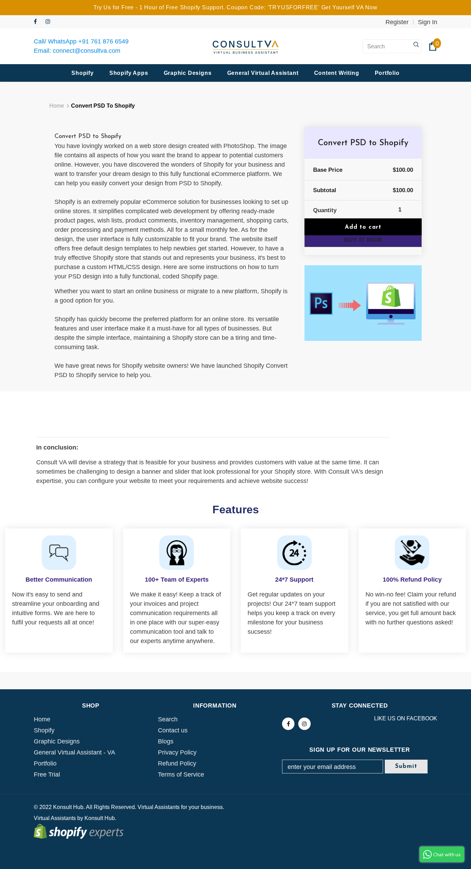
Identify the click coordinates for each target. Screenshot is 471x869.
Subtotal (324, 190)
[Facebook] (38, 22)
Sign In (427, 22)
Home (56, 106)
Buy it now (363, 240)
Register (397, 22)
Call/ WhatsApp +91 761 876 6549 (81, 41)
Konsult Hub (99, 818)
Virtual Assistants (55, 818)
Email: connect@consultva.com (77, 50)
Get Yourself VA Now (349, 7)
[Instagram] (50, 22)
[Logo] (245, 46)
